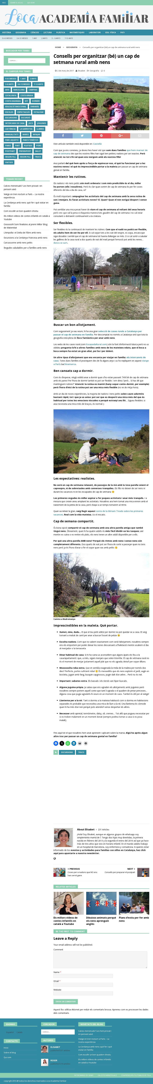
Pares (8, 145)
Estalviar (38, 112)
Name (56, 972)
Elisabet (81, 70)
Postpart (10, 151)
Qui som (31, 2)
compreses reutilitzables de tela (136, 1075)
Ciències (35, 32)
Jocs (31, 123)
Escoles (9, 112)
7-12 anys (69, 38)
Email (56, 981)
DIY (26, 101)
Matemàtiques (77, 32)
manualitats (11, 134)
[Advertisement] (101, 787)
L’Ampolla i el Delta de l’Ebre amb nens (22, 232)
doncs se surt (60, 242)
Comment (58, 949)
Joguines (41, 123)
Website (57, 989)
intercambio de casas (83, 1075)
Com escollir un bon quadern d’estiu (21, 211)
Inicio (6, 1047)
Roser (54, 1060)
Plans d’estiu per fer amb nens (134, 919)
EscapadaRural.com (96, 344)
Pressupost (25, 151)
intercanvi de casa (14, 123)
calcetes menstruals (107, 1075)
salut (38, 151)
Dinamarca (70, 364)
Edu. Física (110, 32)
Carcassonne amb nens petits (18, 242)
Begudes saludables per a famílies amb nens (25, 247)
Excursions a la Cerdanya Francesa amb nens (25, 237)
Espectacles (23, 112)
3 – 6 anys (56, 38)
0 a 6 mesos (7, 38)
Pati (122, 32)
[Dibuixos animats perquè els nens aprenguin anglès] (101, 903)
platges (28, 145)
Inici (4, 2)
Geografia (21, 32)
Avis (7, 89)
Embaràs (34, 106)
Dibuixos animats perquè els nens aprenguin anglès (101, 921)
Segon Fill (10, 157)
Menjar (36, 134)
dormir (36, 101)
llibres (40, 129)
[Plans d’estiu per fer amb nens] (134, 903)
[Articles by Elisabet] (44, 1051)
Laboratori (95, 32)
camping (33, 89)
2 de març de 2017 (65, 70)
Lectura (47, 32)
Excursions (67, 752)
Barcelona (19, 89)
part (17, 145)
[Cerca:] (27, 60)
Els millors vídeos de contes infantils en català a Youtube (65, 921)
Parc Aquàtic (12, 140)
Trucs (81, 752)
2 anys (44, 38)
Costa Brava (26, 95)
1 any (34, 38)
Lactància (10, 129)
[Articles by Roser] (44, 1064)
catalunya (10, 95)
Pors (38, 145)
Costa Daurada (13, 101)
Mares (26, 134)
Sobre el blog (16, 2)
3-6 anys (9, 84)
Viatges (9, 162)
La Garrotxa (26, 129)
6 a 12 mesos (22, 38)
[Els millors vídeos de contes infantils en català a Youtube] (68, 903)
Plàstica (60, 32)
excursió (25, 117)
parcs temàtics (30, 140)
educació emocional (15, 106)
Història (6, 32)
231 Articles (103, 829)
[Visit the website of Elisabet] (54, 858)
